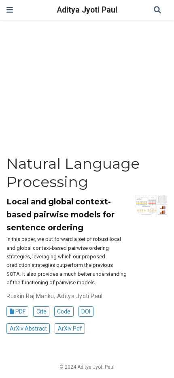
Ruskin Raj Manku (30, 296)
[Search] (157, 10)
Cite (41, 311)
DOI (85, 311)
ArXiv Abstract (28, 328)
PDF (19, 311)
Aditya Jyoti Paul (87, 10)
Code (63, 311)
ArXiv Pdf (70, 328)
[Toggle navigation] (9, 9)
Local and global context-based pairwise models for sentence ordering (60, 214)
